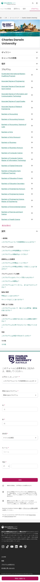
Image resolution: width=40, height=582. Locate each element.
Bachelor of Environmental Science (13, 207)
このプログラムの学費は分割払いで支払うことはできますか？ (19, 268)
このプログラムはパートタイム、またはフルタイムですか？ (19, 286)
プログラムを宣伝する (8, 564)
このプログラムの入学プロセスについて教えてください (19, 326)
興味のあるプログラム (10, 391)
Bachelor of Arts (7, 132)
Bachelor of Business (8, 142)
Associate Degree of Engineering (12, 81)
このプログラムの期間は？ (10, 281)
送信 (20, 480)
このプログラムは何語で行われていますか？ (16, 336)
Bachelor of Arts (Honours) (10, 137)
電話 (4, 462)
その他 (3, 344)
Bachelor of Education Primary (12, 178)
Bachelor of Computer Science (12, 153)
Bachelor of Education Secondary (12, 184)
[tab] (16, 8)
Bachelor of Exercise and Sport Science (12, 213)
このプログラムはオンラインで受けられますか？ (17, 277)
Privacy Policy (32, 514)
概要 (2, 561)
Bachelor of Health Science (10, 219)
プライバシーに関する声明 (30, 508)
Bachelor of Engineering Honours (13, 189)
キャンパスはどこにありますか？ (12, 299)
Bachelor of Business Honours (12, 148)
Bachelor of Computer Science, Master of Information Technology (13, 159)
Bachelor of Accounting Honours (12, 119)
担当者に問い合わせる (8, 568)
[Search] (32, 3)
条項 (20, 508)
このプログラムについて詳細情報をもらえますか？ (18, 242)
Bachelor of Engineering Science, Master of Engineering (12, 200)
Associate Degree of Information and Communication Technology (14, 95)
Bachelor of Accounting (9, 114)
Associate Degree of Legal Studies (13, 101)
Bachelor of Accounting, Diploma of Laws (13, 125)
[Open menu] (37, 3)
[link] (29, 18)
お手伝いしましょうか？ (11, 377)
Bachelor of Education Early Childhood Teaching (11, 172)
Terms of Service (8, 516)
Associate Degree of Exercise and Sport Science (13, 87)
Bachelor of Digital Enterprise (11, 166)
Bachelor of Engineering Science (12, 194)
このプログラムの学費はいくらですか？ (14, 263)
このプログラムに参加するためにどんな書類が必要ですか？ (19, 320)
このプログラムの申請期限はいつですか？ (15, 250)
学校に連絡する (20, 578)
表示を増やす (6, 225)
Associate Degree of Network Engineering (11, 108)
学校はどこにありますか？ (10, 296)
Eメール (5, 448)
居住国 (5, 434)
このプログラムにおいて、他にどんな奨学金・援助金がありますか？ (19, 309)
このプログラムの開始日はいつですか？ (14, 254)
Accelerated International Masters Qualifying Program (13, 75)
